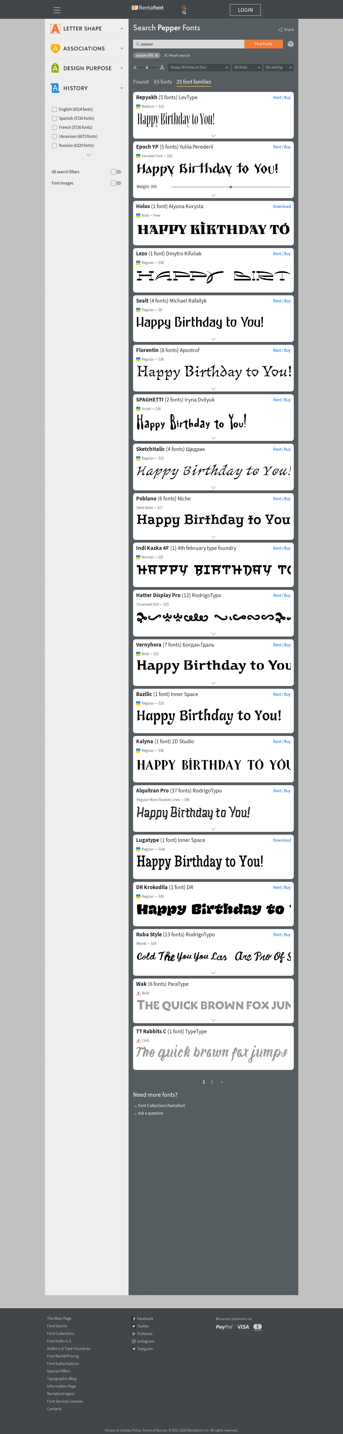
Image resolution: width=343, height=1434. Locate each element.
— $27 (149, 507)
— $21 (150, 654)
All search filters (65, 172)
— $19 (146, 943)
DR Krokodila (152, 887)
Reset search (179, 55)
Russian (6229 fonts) (76, 145)
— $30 (153, 262)
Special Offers (58, 1370)
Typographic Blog (61, 1378)
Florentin (147, 350)
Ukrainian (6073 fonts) (78, 136)
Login (245, 9)
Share (289, 29)
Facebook (145, 1318)
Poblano (146, 498)
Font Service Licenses (65, 1400)
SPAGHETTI (149, 399)
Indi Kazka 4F (152, 547)
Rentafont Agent (60, 1393)
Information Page (61, 1385)
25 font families (194, 81)
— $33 (157, 156)
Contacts (54, 1408)
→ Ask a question (148, 1113)
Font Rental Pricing (63, 1355)
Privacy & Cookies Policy (123, 1430)
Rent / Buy (282, 97)
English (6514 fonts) (76, 109)
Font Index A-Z (59, 1340)
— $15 (153, 458)
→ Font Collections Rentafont (159, 1105)
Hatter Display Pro (158, 595)
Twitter (143, 1326)
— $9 (152, 310)
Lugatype (147, 839)
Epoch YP (147, 146)
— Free (151, 215)
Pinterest (144, 1333)
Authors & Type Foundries (69, 1347)
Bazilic (144, 694)
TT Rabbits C (151, 1031)
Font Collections (60, 1332)
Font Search (57, 1325)
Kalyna (144, 741)
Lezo (141, 253)
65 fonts (163, 81)
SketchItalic (150, 448)
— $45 (163, 799)
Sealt (142, 300)
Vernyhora (148, 644)
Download (282, 206)
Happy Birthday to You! (188, 67)
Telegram (145, 1348)
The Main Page (59, 1317)
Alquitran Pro (152, 790)
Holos (143, 206)
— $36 (153, 359)
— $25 (153, 106)
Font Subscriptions (63, 1362)
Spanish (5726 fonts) (76, 118)
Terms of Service (155, 1430)
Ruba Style (149, 934)
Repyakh (146, 97)
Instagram (145, 1341)
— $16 (151, 409)
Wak (141, 983)
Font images (62, 183)
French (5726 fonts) (75, 127)
